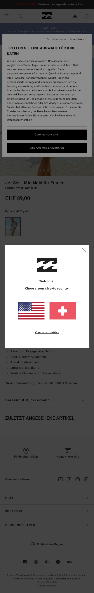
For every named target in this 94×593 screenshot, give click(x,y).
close (84, 250)
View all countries (47, 332)
